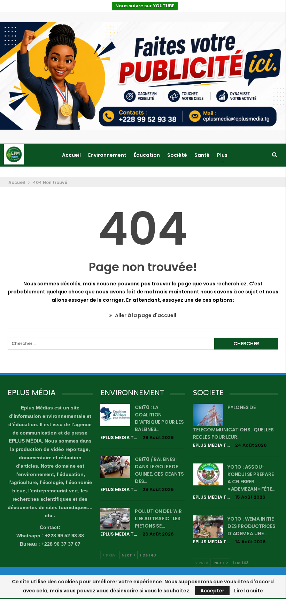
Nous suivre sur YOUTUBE (144, 5)
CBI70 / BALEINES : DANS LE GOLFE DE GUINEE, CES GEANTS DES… (159, 470)
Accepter (212, 590)
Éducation (147, 155)
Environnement (107, 155)
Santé (202, 155)
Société (177, 155)
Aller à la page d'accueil (145, 315)
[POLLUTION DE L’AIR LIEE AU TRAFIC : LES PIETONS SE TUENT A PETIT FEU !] (115, 519)
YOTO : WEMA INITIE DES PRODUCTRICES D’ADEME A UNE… (251, 526)
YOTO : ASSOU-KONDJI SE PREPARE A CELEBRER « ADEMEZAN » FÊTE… (251, 477)
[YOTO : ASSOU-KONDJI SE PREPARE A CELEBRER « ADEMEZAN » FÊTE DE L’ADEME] (208, 474)
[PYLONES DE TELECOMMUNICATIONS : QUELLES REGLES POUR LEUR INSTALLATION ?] (208, 415)
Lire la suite (248, 590)
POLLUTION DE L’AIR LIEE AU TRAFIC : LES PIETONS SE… (158, 518)
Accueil (71, 155)
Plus (222, 155)
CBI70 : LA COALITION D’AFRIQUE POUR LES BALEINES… (159, 418)
